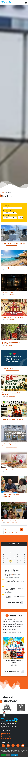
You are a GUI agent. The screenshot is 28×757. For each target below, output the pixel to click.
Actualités (8, 471)
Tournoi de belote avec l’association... (14, 317)
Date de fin (6, 215)
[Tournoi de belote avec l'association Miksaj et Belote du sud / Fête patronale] (14, 307)
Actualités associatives (10, 269)
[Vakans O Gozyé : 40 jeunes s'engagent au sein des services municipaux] (14, 484)
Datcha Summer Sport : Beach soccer (15, 576)
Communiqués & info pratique (11, 245)
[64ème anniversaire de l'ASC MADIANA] (14, 383)
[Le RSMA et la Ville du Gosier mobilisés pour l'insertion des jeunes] (14, 332)
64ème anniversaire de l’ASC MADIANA (11, 394)
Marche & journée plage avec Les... (13, 268)
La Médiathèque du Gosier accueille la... (13, 444)
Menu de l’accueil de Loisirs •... (11, 470)
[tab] (5, 652)
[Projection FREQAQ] (14, 282)
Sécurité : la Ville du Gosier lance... (12, 521)
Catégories (6, 205)
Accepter (3, 755)
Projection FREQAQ (8, 293)
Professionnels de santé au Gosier (12, 370)
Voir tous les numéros (13, 671)
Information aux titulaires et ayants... (13, 243)
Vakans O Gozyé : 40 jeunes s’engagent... (10, 495)
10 (9, 532)
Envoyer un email (6, 733)
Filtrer (21, 217)
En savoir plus (14, 755)
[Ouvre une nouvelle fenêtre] (3, 745)
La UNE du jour (9, 345)
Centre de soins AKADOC (10, 368)
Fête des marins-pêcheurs (12, 570)
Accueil (2, 192)
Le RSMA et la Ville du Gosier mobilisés (11, 343)
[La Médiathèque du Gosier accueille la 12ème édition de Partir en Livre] (14, 433)
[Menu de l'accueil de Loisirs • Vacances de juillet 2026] (14, 460)
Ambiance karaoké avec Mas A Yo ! (13, 419)
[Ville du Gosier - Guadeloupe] (10, 720)
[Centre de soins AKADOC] (14, 358)
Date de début (7, 210)
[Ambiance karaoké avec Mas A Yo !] (14, 409)
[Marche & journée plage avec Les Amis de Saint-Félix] (14, 258)
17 (12, 532)
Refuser (8, 755)
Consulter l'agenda (13, 602)
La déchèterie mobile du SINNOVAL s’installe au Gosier (14, 589)
